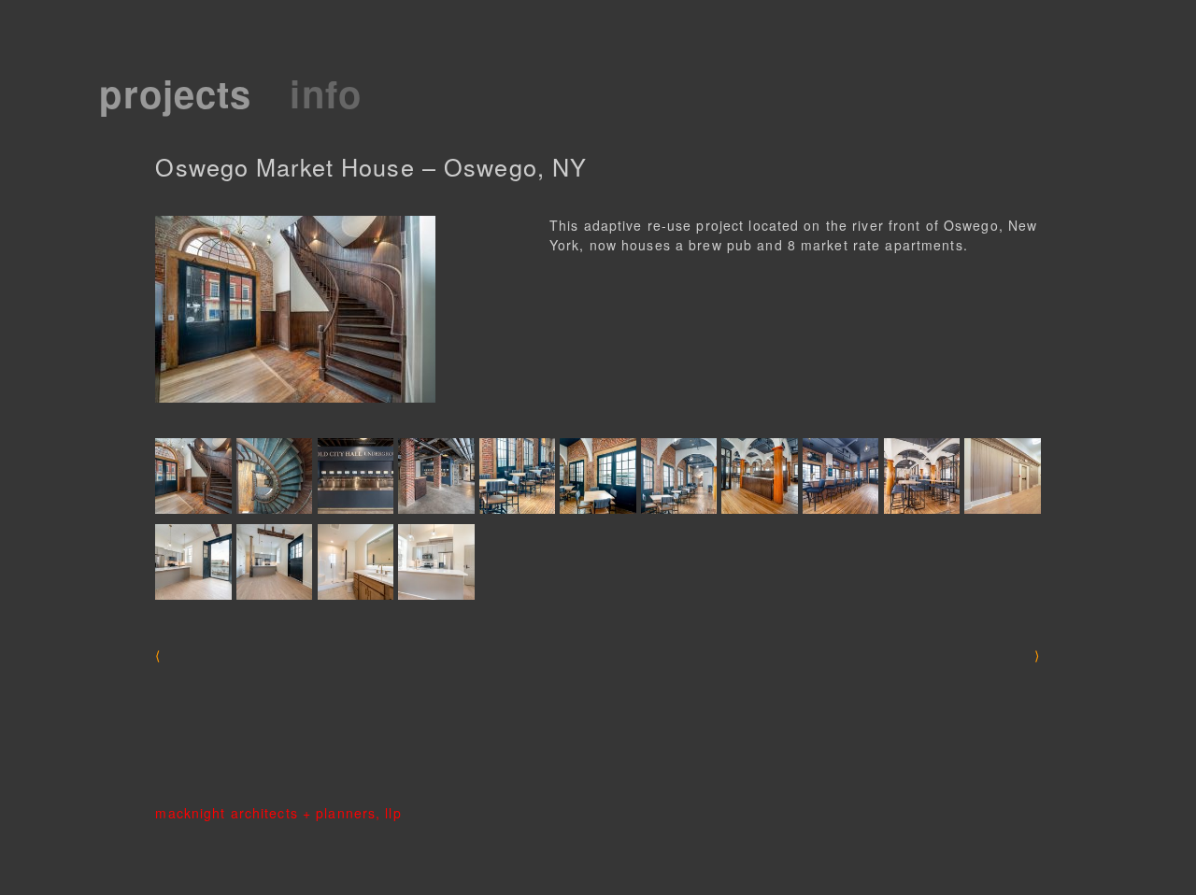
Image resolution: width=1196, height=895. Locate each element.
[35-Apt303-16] (355, 562)
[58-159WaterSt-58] (840, 476)
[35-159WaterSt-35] (355, 476)
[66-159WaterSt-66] (193, 476)
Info (325, 93)
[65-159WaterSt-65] (597, 476)
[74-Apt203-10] (193, 562)
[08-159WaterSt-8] (274, 476)
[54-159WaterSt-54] (759, 476)
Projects (175, 93)
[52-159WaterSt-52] (517, 476)
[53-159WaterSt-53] (679, 476)
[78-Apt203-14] (274, 562)
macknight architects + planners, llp (278, 812)
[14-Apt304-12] (436, 562)
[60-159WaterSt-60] (922, 476)
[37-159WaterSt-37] (436, 476)
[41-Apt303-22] (1002, 476)
